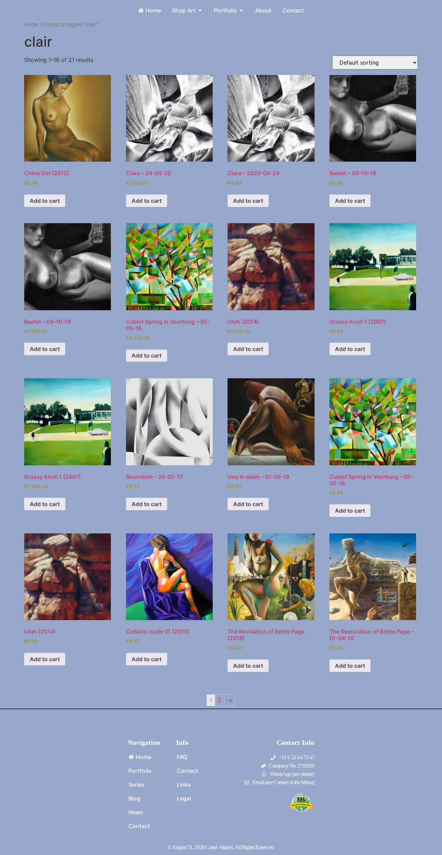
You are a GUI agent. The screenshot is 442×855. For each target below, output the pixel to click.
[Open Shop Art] (200, 10)
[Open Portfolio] (241, 10)
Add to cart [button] (45, 200)
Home (31, 24)
